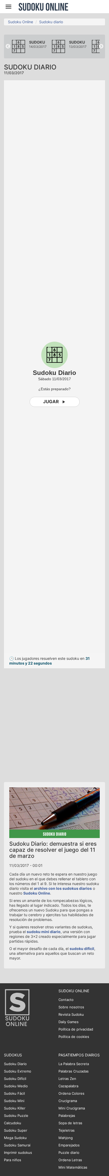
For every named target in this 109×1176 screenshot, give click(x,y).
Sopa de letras (70, 1123)
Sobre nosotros (71, 1007)
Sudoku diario (51, 22)
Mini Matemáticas (72, 1167)
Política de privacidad (75, 1029)
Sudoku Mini (14, 1101)
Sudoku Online (43, 6)
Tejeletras (66, 1130)
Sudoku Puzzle (16, 1115)
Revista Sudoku (71, 1014)
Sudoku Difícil (15, 1078)
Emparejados (69, 1145)
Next (101, 46)
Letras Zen (67, 1078)
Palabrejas (66, 1115)
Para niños (12, 1160)
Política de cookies (73, 1036)
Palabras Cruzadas (73, 1071)
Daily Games (68, 1022)
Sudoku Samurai (17, 1145)
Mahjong (65, 1138)
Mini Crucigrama (71, 1108)
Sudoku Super (15, 1130)
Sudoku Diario (15, 1064)
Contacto (66, 1000)
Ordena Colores (71, 1093)
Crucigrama (67, 1101)
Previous (8, 46)
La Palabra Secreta (73, 1064)
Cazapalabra (68, 1086)
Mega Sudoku (15, 1138)
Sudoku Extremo (17, 1071)
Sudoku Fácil (14, 1093)
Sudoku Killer (14, 1108)
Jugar (51, 401)
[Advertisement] (54, 722)
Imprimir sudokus (18, 1152)
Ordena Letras (70, 1160)
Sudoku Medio (16, 1086)
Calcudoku (12, 1123)
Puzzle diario (68, 1152)
